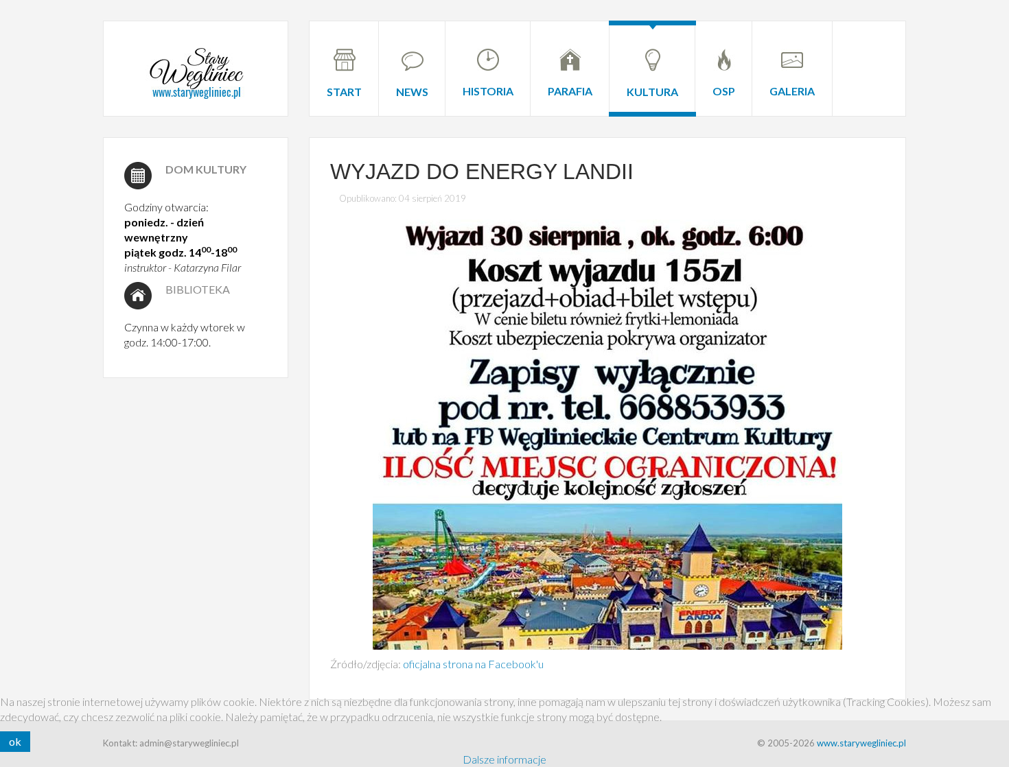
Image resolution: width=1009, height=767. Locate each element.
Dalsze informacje (504, 759)
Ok (15, 741)
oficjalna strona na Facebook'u (473, 663)
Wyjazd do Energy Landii (482, 171)
